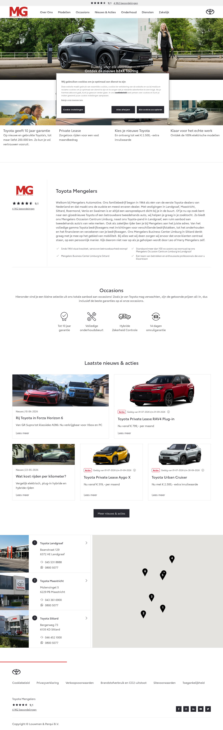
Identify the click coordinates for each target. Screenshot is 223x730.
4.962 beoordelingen (126, 3)
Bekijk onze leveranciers (72, 100)
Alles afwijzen (123, 109)
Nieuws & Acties (105, 12)
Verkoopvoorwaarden (80, 682)
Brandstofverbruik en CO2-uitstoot (124, 682)
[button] (163, 609)
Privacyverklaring (48, 682)
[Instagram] (186, 709)
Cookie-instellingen (73, 109)
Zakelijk (164, 12)
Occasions (83, 12)
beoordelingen (23, 208)
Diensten (148, 12)
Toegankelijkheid (194, 682)
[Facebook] (179, 709)
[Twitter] (208, 709)
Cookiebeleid (21, 682)
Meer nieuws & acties (111, 513)
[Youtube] (200, 709)
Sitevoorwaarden (164, 682)
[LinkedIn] (193, 709)
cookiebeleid (121, 92)
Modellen (64, 12)
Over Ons (46, 12)
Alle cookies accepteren (150, 109)
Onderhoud (129, 12)
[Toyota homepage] (210, 12)
